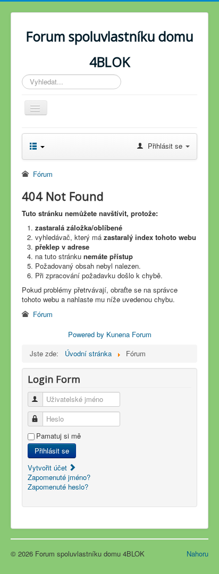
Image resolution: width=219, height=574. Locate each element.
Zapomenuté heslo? (58, 487)
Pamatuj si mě (58, 436)
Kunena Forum (128, 334)
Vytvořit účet (48, 467)
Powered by (86, 334)
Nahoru (197, 554)
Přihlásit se (52, 451)
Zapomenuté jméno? (59, 477)
